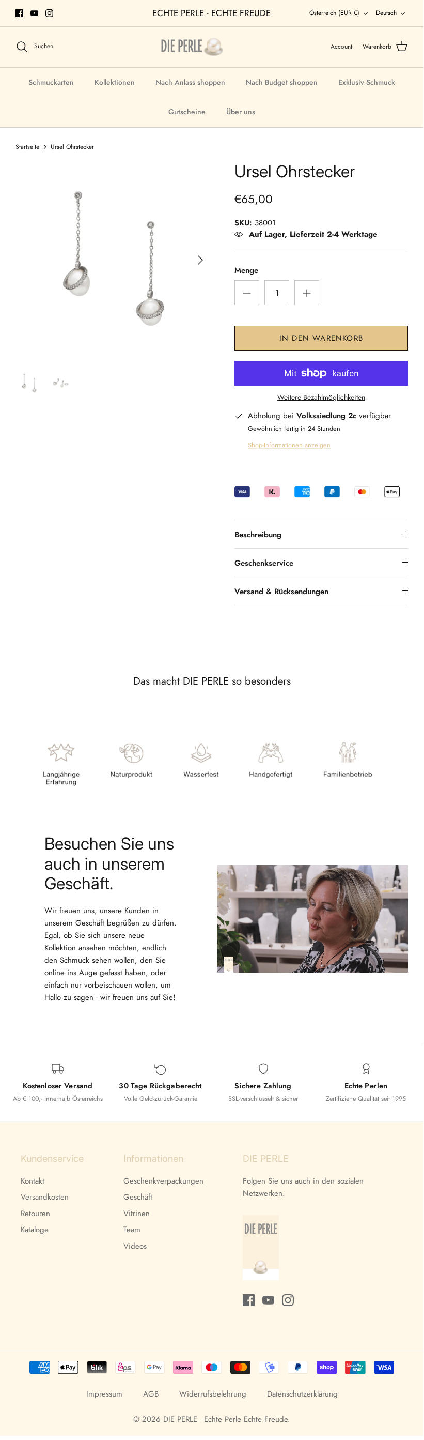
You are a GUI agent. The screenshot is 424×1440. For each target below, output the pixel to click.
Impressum (104, 1394)
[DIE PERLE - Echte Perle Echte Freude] (192, 46)
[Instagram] (49, 13)
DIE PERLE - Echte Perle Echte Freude (225, 1419)
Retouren (35, 1213)
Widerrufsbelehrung (212, 1394)
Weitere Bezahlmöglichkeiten (321, 397)
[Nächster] (200, 260)
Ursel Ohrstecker (72, 146)
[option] (113, 260)
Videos (135, 1246)
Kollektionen (115, 82)
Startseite (27, 146)
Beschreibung (257, 534)
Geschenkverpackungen (163, 1181)
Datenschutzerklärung (302, 1394)
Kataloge (35, 1229)
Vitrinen (136, 1213)
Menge (246, 270)
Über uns (240, 112)
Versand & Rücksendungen (281, 591)
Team (131, 1229)
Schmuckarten (51, 82)
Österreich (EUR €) (334, 13)
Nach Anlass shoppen (190, 82)
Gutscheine (187, 112)
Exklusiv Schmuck (366, 82)
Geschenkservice (263, 563)
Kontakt (32, 1181)
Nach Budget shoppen (282, 82)
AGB (151, 1394)
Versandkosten (45, 1197)
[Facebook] (19, 13)
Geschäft (137, 1197)
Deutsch (386, 13)
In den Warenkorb (321, 338)
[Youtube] (34, 13)
